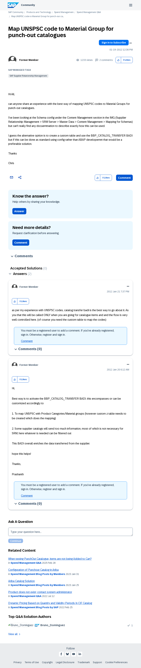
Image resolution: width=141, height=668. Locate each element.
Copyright (47, 662)
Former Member (29, 60)
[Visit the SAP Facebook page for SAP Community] (61, 654)
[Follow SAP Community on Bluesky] (67, 654)
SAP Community (15, 12)
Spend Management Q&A (89, 12)
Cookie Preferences (116, 662)
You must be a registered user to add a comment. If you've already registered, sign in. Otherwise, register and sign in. (67, 332)
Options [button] (130, 43)
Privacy (17, 662)
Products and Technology (38, 12)
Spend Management (64, 12)
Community (28, 5)
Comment (124, 177)
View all (13, 634)
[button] (118, 60)
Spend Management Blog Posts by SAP (34, 607)
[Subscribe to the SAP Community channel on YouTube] (73, 654)
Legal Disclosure (65, 662)
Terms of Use (32, 662)
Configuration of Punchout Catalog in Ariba (33, 569)
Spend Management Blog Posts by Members (38, 574)
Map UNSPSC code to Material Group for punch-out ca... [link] (37, 16)
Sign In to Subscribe (114, 42)
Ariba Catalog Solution (21, 581)
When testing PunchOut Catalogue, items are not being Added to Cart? (50, 558)
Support (97, 662)
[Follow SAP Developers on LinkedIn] (79, 654)
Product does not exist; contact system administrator (40, 592)
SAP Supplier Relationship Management (28, 76)
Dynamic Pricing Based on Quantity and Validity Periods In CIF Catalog (50, 603)
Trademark (84, 662)
